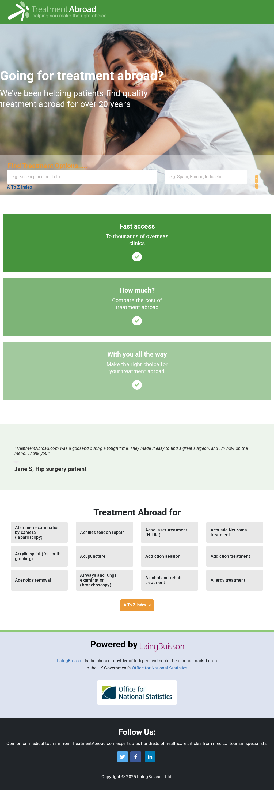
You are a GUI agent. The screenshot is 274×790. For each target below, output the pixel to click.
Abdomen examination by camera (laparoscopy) (37, 532)
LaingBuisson (70, 660)
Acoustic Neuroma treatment (229, 532)
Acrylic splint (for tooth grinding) (37, 556)
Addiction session (162, 556)
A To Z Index (19, 187)
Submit (256, 182)
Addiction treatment (230, 556)
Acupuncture (92, 556)
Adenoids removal (33, 580)
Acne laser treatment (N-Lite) (166, 532)
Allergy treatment (228, 580)
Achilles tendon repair (102, 532)
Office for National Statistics (160, 668)
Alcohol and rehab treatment (163, 580)
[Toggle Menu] (262, 15)
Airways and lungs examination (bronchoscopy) (98, 580)
